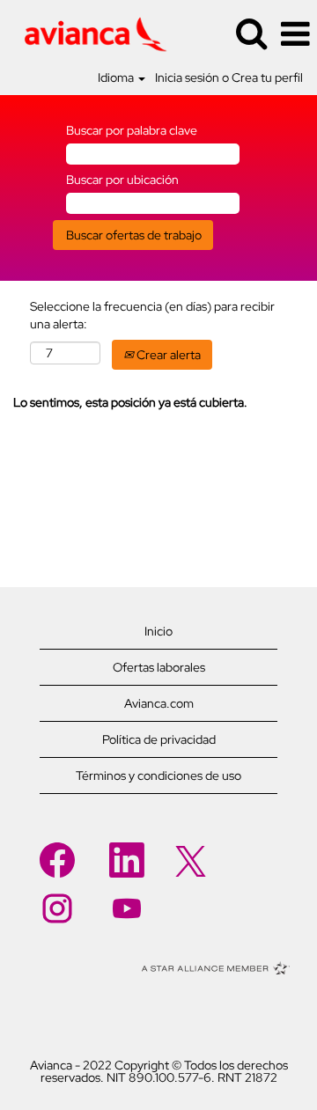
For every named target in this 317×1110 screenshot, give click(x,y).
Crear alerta (167, 355)
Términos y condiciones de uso (158, 775)
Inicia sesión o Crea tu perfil (229, 77)
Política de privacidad (159, 739)
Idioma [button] (117, 77)
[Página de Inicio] (89, 32)
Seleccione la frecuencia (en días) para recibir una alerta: (152, 315)
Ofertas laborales (159, 667)
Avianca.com (159, 703)
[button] (295, 34)
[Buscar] (251, 33)
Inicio (158, 631)
